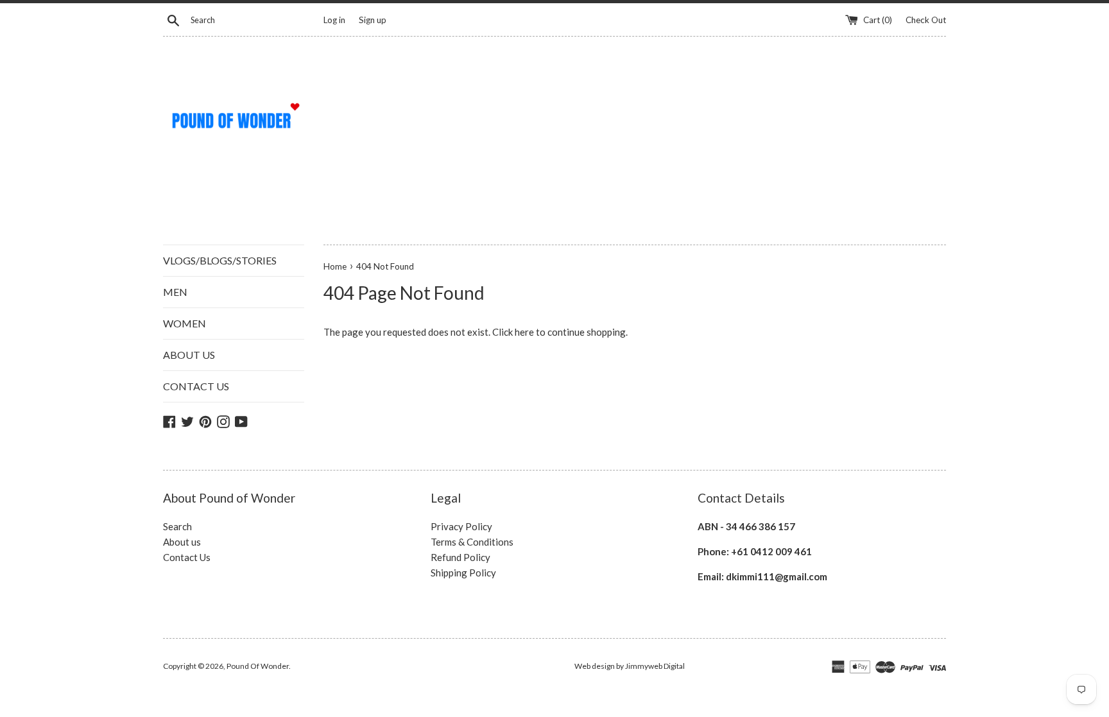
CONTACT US (196, 386)
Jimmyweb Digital (655, 666)
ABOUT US (189, 355)
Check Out (926, 20)
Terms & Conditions (472, 542)
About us (182, 542)
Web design (594, 666)
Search (177, 526)
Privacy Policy (461, 526)
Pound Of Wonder (258, 666)
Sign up (372, 20)
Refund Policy (460, 557)
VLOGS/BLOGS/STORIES (220, 260)
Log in (334, 20)
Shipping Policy (463, 572)
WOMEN (184, 323)
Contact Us (187, 557)
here (524, 332)
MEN (175, 292)
